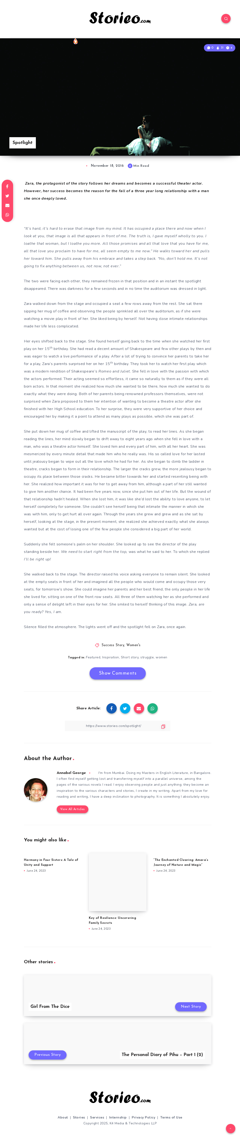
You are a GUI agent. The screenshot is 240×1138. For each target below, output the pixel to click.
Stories (79, 1117)
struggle (147, 657)
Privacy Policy (143, 1117)
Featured (93, 657)
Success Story (112, 645)
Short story (130, 657)
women (161, 657)
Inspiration (110, 657)
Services (97, 1117)
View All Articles (72, 809)
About (63, 1117)
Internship (118, 1117)
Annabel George (71, 773)
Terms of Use (171, 1117)
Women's (133, 645)
